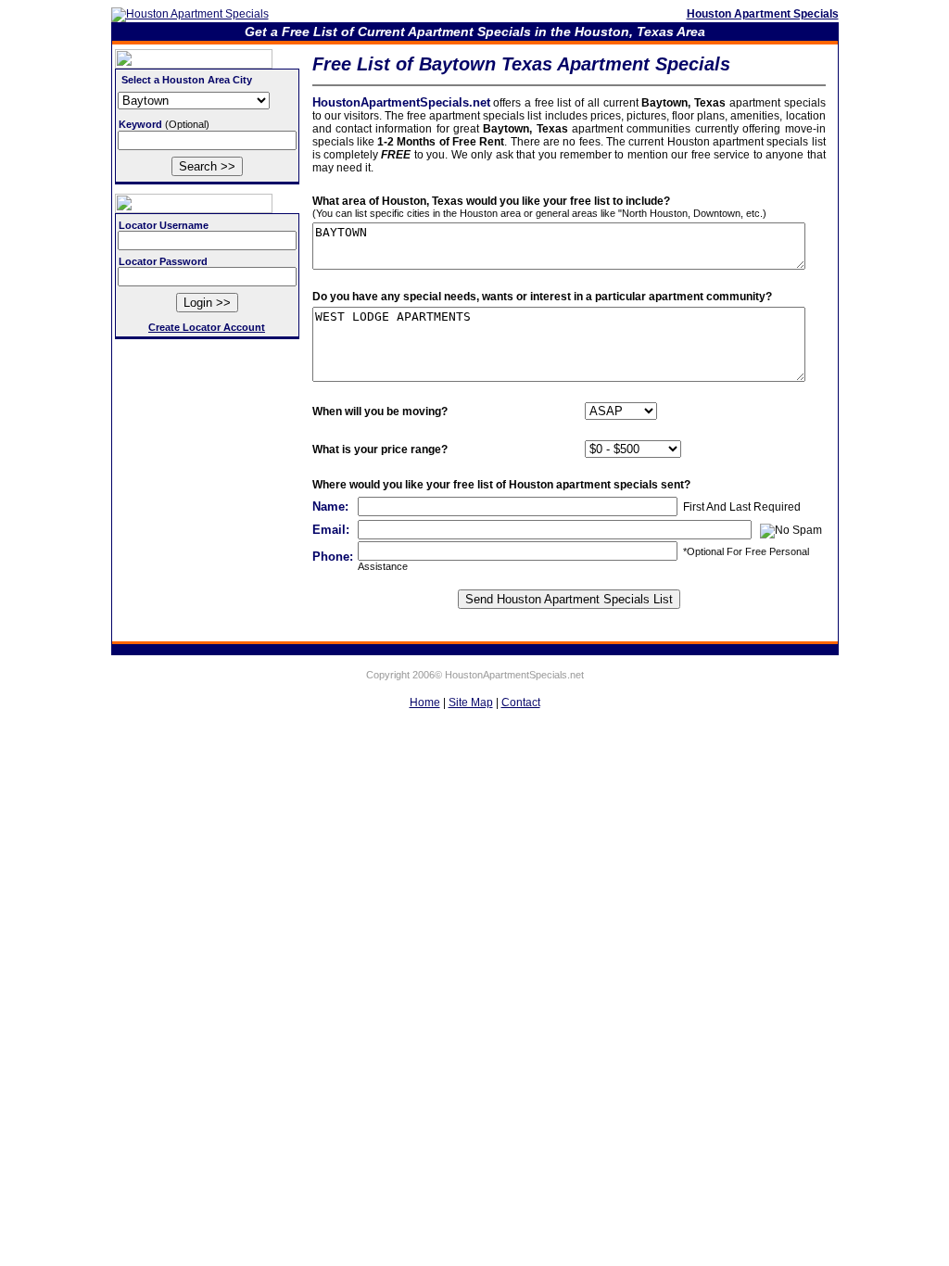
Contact (520, 702)
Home (425, 702)
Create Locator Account (206, 327)
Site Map (471, 702)
